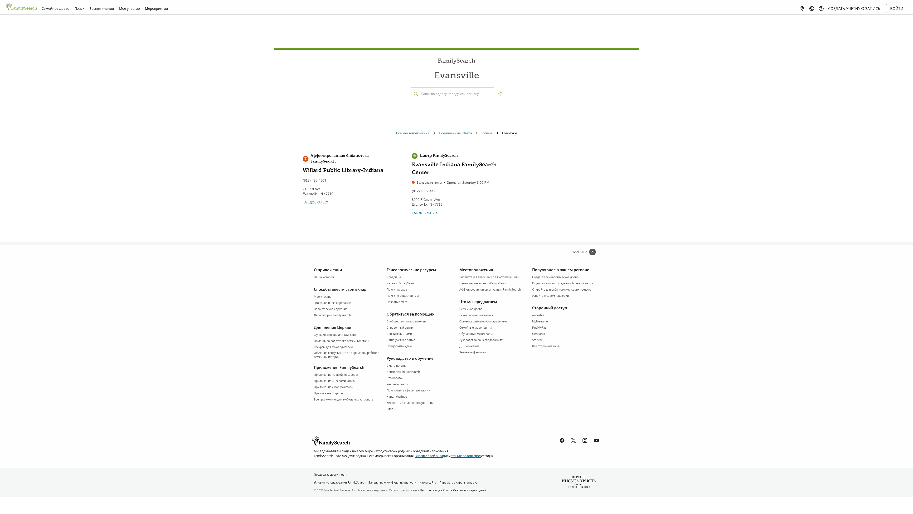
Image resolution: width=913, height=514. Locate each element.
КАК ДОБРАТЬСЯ (316, 202)
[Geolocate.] (500, 94)
